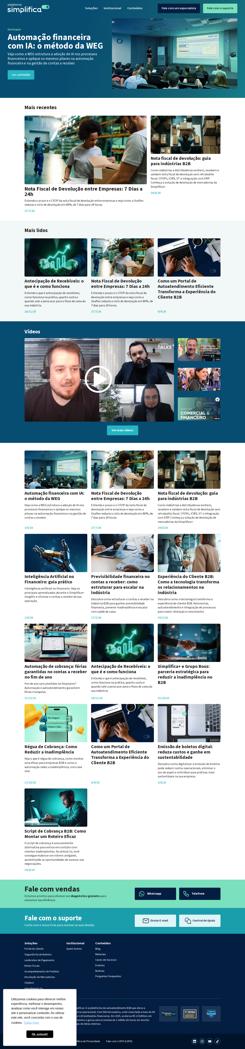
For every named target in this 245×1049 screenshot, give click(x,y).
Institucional (112, 8)
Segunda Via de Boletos (38, 954)
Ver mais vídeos (122, 430)
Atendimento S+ (33, 989)
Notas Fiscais (32, 966)
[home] (28, 8)
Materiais (100, 954)
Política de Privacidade (87, 1041)
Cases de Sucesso (106, 960)
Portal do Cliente (34, 949)
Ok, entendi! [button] (40, 1034)
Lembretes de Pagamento (39, 960)
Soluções (91, 8)
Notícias (100, 971)
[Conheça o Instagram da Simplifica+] (202, 1041)
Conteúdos (134, 8)
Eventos (100, 965)
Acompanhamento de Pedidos (41, 971)
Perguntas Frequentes (108, 976)
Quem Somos (74, 949)
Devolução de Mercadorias (39, 977)
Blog (97, 949)
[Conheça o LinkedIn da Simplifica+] (194, 1041)
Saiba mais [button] (31, 1022)
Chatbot (29, 983)
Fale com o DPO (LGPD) (119, 1041)
